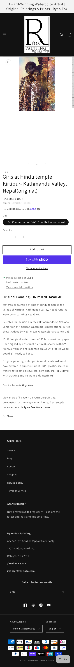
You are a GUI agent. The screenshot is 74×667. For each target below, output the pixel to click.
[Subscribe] (63, 592)
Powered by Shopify (46, 660)
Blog (9, 458)
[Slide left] (28, 164)
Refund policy (15, 482)
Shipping (6, 203)
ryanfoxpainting (32, 660)
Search (11, 450)
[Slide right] (46, 164)
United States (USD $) (24, 628)
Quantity (7, 230)
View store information (19, 287)
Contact (11, 466)
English (52, 628)
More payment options (37, 268)
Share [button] (10, 416)
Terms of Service (16, 490)
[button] (4, 35)
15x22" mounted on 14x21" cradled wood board (35, 222)
